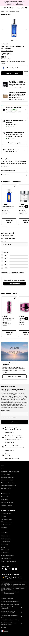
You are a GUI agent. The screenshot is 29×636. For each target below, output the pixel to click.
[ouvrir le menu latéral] (2, 8)
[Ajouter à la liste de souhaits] (15, 186)
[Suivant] (26, 29)
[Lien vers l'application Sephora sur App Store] (17, 577)
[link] (14, 283)
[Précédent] (2, 29)
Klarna (3, 63)
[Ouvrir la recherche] (18, 8)
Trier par (3, 241)
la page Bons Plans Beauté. (7, 585)
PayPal (18, 61)
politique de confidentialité (15, 407)
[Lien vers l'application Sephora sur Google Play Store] (7, 577)
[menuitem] (22, 8)
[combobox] (14, 244)
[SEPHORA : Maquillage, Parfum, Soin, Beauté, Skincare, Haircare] (9, 7)
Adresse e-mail (5, 410)
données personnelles (18, 405)
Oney (22, 61)
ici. (9, 583)
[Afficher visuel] (14, 28)
